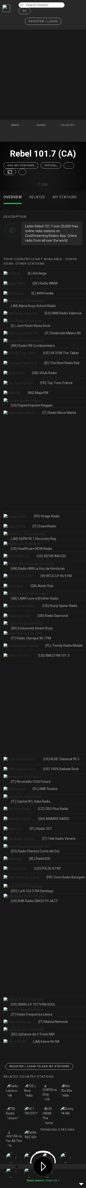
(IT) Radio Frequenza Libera (31, 1014)
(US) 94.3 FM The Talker (61, 353)
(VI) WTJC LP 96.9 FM (56, 576)
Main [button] (15, 125)
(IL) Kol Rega (37, 273)
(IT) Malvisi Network (53, 1022)
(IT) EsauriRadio (44, 526)
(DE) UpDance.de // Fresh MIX (33, 1034)
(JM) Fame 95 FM (46, 1041)
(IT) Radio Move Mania (59, 413)
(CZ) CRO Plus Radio (53, 809)
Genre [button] (42, 125)
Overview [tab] (13, 197)
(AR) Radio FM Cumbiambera (33, 346)
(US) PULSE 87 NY (47, 868)
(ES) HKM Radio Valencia (62, 313)
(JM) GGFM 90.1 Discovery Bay (33, 539)
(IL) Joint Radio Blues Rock (30, 326)
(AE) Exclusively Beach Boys (32, 628)
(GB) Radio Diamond (53, 616)
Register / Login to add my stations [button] (39, 1066)
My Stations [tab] (65, 197)
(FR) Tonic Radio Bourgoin (65, 877)
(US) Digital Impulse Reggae (32, 405)
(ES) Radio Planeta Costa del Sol (35, 851)
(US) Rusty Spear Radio (59, 606)
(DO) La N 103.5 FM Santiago (32, 891)
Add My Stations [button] (20, 165)
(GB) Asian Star (42, 586)
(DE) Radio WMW (45, 283)
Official (50, 165)
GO (24, 10)
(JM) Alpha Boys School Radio (33, 306)
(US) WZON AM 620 (51, 556)
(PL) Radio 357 (41, 829)
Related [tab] (37, 197)
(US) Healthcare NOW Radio (31, 549)
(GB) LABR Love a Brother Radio (35, 598)
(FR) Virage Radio (47, 516)
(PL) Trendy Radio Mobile (64, 645)
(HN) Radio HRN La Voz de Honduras (38, 568)
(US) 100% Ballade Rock (61, 769)
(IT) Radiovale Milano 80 (63, 333)
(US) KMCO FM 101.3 (53, 655)
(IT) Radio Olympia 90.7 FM (31, 638)
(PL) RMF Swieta (44, 789)
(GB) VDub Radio (44, 373)
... (68, 165)
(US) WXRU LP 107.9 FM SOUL (33, 1004)
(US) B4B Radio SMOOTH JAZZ (34, 901)
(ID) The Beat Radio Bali (61, 363)
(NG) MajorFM (38, 393)
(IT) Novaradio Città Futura (30, 781)
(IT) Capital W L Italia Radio (30, 801)
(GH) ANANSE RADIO (53, 819)
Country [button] (68, 125)
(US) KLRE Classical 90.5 (61, 759)
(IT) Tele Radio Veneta (58, 838)
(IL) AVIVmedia (42, 293)
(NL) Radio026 (39, 858)
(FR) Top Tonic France (56, 383)
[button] (43, 21)
